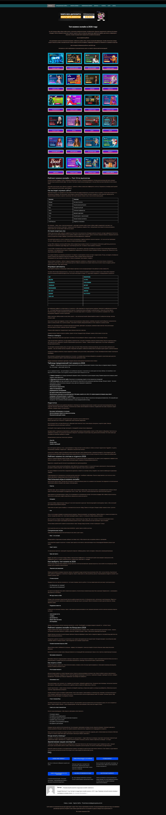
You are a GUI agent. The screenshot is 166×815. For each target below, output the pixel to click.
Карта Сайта (77, 803)
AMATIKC (86, 290)
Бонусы (96, 5)
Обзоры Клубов (74, 5)
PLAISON (51, 293)
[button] (53, 6)
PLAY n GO (51, 296)
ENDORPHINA (87, 277)
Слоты (114, 5)
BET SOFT (51, 290)
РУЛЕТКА (104, 5)
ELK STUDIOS (87, 293)
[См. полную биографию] (87, 793)
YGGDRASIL (51, 285)
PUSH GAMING (87, 282)
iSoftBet (86, 279)
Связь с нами (68, 803)
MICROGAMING (52, 288)
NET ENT (86, 285)
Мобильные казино (87, 5)
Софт (109, 5)
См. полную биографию (79, 793)
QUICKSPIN (86, 288)
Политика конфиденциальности (92, 803)
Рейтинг (50, 5)
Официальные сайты (61, 5)
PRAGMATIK (52, 282)
